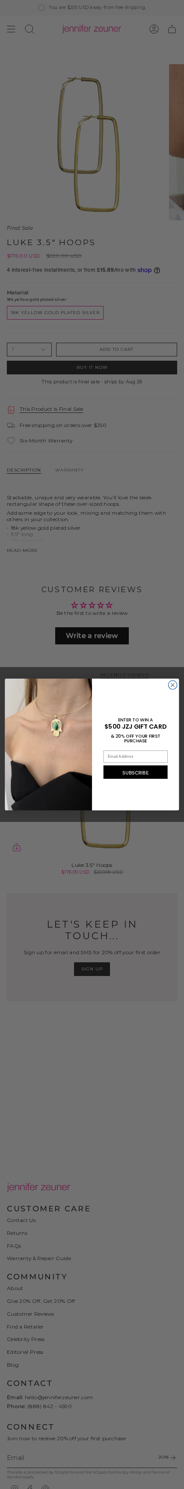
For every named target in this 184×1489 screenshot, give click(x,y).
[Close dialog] (172, 685)
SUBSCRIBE (135, 771)
